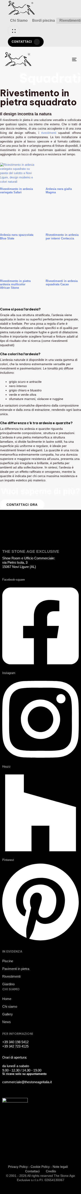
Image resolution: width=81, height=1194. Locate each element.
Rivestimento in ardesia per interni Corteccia (62, 236)
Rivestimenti (11, 976)
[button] (14, 31)
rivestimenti (49, 133)
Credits (51, 1171)
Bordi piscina (43, 20)
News (6, 1022)
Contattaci (32, 1171)
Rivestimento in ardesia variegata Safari (16, 190)
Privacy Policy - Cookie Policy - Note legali (38, 1166)
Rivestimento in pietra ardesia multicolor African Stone (15, 284)
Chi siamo (9, 1006)
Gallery (7, 1014)
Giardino (8, 984)
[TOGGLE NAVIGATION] (64, 59)
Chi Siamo (19, 20)
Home (6, 999)
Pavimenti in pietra (15, 969)
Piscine (7, 961)
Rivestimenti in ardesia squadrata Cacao (62, 282)
